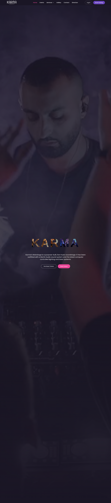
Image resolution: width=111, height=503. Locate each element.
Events (42, 2)
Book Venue (64, 266)
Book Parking (99, 2)
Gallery (58, 2)
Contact (66, 2)
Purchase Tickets (49, 266)
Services (49, 2)
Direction (75, 2)
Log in (88, 2)
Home (35, 2)
